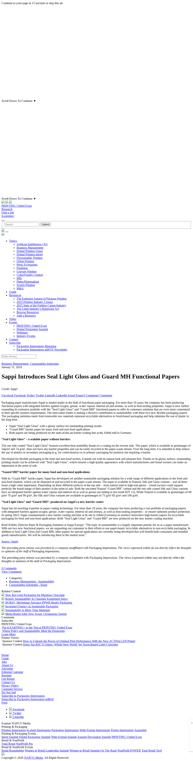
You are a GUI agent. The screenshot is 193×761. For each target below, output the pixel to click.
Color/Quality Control (30, 274)
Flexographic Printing (29, 257)
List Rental (8, 678)
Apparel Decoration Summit (94, 737)
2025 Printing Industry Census (35, 302)
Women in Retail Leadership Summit (47, 750)
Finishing (22, 268)
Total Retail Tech (152, 750)
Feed (4, 702)
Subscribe (15, 342)
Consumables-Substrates (44, 363)
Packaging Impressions (65, 730)
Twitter (16, 713)
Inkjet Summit (10, 737)
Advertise (7, 668)
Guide (12, 291)
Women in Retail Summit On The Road (93, 750)
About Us (7, 665)
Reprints (6, 675)
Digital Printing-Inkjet (30, 254)
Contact (13, 339)
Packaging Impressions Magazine (36, 346)
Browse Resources (28, 312)
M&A (20, 288)
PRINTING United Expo (17, 205)
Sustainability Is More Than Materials (27, 610)
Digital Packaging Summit (32, 329)
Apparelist (140, 730)
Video (12, 319)
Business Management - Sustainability (31, 581)
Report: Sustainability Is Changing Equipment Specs (36, 598)
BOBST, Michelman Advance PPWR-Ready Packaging (38, 602)
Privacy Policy (10, 685)
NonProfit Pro (24, 743)
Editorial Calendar (12, 672)
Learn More (9, 634)
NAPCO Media (33, 757)
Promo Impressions (122, 730)
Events (13, 322)
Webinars (22, 332)
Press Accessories (27, 264)
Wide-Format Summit (64, 737)
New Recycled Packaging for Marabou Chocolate (35, 595)
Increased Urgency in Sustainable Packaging (31, 606)
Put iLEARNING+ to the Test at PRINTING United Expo (37, 627)
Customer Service (12, 689)
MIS (19, 278)
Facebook (18, 709)
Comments (105, 395)
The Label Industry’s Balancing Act (38, 308)
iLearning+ (8, 216)
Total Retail (8, 743)
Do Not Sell (9, 692)
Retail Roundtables (13, 750)
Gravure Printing (27, 271)
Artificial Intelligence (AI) (32, 244)
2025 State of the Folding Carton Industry (41, 305)
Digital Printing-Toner (30, 251)
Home (5, 655)
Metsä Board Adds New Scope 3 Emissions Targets (36, 614)
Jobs (4, 661)
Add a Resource (26, 315)
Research (7, 209)
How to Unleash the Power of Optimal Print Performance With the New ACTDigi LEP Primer (79, 641)
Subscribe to (23, 695)
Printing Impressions (14, 730)
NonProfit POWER (129, 750)
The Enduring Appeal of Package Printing (42, 298)
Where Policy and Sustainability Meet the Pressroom (33, 630)
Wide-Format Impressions (95, 730)
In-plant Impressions (39, 730)
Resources (15, 295)
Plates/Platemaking (28, 281)
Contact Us (8, 682)
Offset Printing (25, 261)
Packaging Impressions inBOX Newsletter (42, 349)
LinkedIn (18, 717)
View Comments (11, 571)
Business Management (30, 247)
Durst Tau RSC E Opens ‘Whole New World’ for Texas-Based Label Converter (70, 644)
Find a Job (8, 212)
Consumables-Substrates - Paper (28, 584)
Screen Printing (26, 285)
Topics (13, 240)
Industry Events (26, 336)
